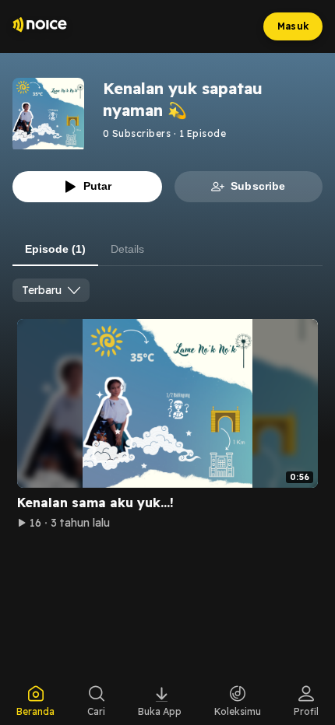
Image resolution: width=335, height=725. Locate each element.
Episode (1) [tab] (55, 249)
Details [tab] (127, 249)
